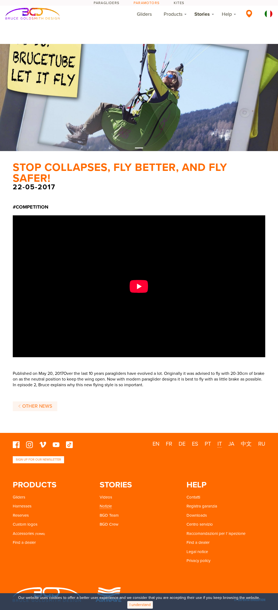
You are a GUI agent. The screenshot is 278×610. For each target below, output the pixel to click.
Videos (106, 497)
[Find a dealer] (249, 13)
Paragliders (106, 3)
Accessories (23, 533)
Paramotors (147, 3)
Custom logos (25, 524)
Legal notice (197, 551)
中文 (246, 444)
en (156, 444)
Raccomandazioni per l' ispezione (216, 533)
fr (169, 444)
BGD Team (109, 515)
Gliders (144, 14)
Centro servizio (200, 524)
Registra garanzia (202, 506)
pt (208, 444)
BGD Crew (109, 524)
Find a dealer (24, 542)
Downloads (197, 515)
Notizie (106, 506)
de (182, 444)
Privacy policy (198, 560)
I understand (140, 604)
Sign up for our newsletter (38, 459)
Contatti (193, 497)
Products (173, 14)
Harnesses (22, 506)
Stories (202, 14)
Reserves (21, 515)
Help (227, 14)
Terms (40, 534)
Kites (179, 3)
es (195, 444)
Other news (36, 406)
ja (231, 444)
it (219, 444)
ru (261, 444)
